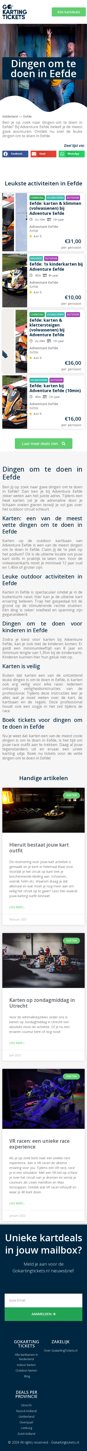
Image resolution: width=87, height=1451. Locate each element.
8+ (50, 275)
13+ (55, 219)
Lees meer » (17, 907)
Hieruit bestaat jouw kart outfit (39, 847)
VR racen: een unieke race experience (39, 1144)
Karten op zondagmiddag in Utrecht (42, 1003)
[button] (15, 154)
